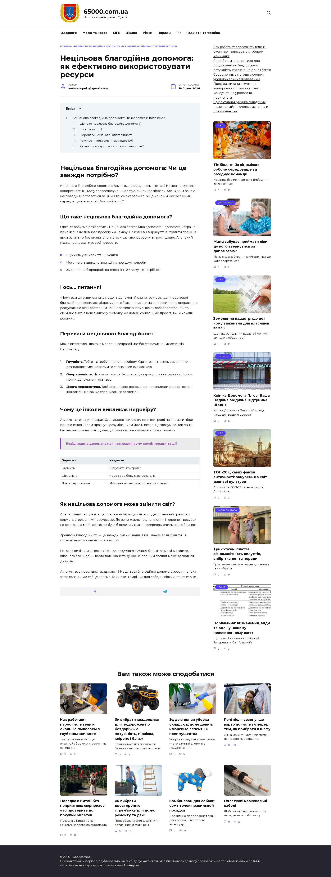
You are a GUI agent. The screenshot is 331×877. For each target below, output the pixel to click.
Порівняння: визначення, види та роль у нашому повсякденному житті (241, 627)
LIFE (116, 33)
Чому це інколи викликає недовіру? (106, 140)
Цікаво (131, 33)
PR (178, 33)
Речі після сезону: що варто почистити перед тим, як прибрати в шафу (247, 724)
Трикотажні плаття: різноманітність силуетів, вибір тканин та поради (237, 554)
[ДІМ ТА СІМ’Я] (242, 234)
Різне (147, 33)
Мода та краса (95, 33)
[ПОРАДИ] (242, 387)
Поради (164, 33)
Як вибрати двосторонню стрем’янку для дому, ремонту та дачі (135, 808)
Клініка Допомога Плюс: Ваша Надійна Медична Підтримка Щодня (241, 400)
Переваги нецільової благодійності (106, 135)
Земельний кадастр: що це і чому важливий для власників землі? (241, 323)
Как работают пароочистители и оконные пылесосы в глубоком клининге (239, 51)
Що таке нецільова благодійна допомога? (111, 123)
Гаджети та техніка (203, 33)
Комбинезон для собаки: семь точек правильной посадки (192, 805)
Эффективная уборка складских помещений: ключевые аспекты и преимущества (240, 106)
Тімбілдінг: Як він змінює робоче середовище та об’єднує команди (236, 169)
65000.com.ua (106, 11)
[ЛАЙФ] (242, 615)
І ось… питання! (91, 129)
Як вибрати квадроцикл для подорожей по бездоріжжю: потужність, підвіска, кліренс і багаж (242, 65)
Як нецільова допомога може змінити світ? (112, 146)
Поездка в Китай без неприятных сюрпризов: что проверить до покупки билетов (83, 808)
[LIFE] (242, 157)
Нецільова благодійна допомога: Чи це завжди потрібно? (118, 118)
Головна (66, 46)
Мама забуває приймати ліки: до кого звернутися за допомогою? (240, 246)
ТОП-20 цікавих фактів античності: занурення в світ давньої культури (240, 477)
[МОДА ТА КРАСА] (242, 541)
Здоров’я (69, 33)
